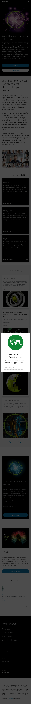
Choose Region (9, 368)
